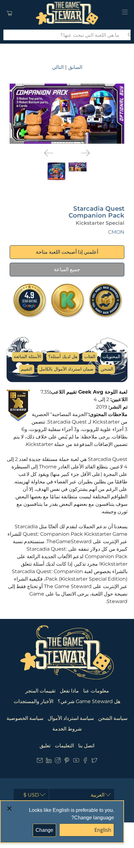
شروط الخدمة (67, 729)
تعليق (45, 746)
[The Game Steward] (67, 13)
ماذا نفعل (69, 691)
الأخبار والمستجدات (33, 701)
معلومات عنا (96, 691)
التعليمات (64, 746)
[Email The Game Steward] (40, 762)
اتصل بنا (86, 746)
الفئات (89, 356)
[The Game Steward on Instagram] (58, 762)
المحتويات (111, 356)
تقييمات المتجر (40, 691)
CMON (116, 232)
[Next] (85, 153)
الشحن (107, 369)
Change (44, 830)
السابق (75, 67)
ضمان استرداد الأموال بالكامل (66, 369)
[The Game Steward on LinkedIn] (49, 762)
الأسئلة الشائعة (27, 356)
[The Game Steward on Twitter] (94, 762)
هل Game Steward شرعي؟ (89, 701)
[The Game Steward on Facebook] (85, 762)
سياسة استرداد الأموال (71, 718)
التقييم (26, 369)
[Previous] (48, 153)
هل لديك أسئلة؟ (62, 356)
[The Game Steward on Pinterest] (67, 762)
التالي (58, 67)
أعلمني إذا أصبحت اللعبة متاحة (67, 252)
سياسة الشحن (112, 718)
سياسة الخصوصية (25, 718)
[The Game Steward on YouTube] (76, 762)
